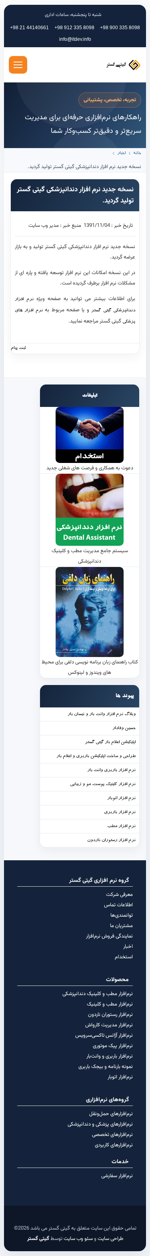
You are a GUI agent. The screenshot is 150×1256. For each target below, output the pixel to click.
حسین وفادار (124, 728)
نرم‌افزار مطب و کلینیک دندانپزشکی (97, 994)
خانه (137, 153)
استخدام (124, 957)
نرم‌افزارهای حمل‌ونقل (111, 1114)
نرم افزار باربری (120, 812)
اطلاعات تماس (118, 905)
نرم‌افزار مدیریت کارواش (109, 1025)
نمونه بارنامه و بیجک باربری (105, 1067)
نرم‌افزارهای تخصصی (112, 1135)
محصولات (117, 980)
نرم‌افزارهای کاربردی (114, 1145)
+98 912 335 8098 (74, 27)
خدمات (120, 1162)
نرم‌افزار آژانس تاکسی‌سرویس (104, 1036)
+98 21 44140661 (29, 27)
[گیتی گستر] (109, 64)
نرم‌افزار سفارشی (117, 1176)
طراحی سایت (110, 1239)
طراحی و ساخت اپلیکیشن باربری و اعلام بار (96, 756)
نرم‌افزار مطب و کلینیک (110, 1004)
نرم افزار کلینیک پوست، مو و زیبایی (103, 784)
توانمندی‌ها (121, 915)
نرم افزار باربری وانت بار (111, 770)
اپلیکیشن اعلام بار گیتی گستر (110, 742)
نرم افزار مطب (121, 826)
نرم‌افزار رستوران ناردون (110, 1015)
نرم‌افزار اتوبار (120, 1077)
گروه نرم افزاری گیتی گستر (99, 880)
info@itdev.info (75, 39)
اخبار (121, 153)
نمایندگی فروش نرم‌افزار (109, 936)
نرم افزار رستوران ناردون (111, 840)
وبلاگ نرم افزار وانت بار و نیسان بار (102, 714)
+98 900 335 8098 (120, 27)
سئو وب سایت (78, 1239)
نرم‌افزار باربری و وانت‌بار (109, 1056)
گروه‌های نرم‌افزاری (107, 1100)
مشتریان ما (121, 926)
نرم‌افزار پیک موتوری (113, 1046)
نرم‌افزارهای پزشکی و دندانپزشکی (100, 1124)
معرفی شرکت (119, 895)
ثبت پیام (18, 348)
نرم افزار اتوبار (121, 798)
